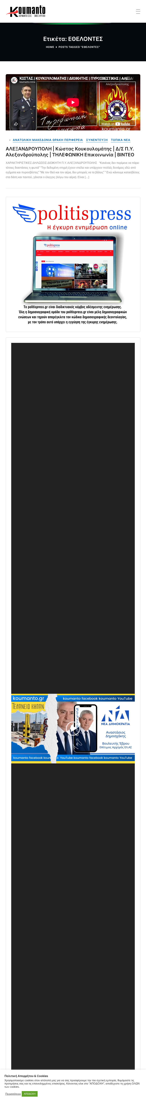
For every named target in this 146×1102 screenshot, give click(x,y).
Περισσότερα (13, 1094)
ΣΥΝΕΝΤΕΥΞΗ (97, 140)
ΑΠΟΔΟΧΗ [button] (29, 1094)
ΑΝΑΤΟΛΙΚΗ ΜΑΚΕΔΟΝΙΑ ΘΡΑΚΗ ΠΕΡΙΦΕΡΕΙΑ (48, 140)
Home (50, 46)
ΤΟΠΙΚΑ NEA (120, 140)
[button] (73, 728)
